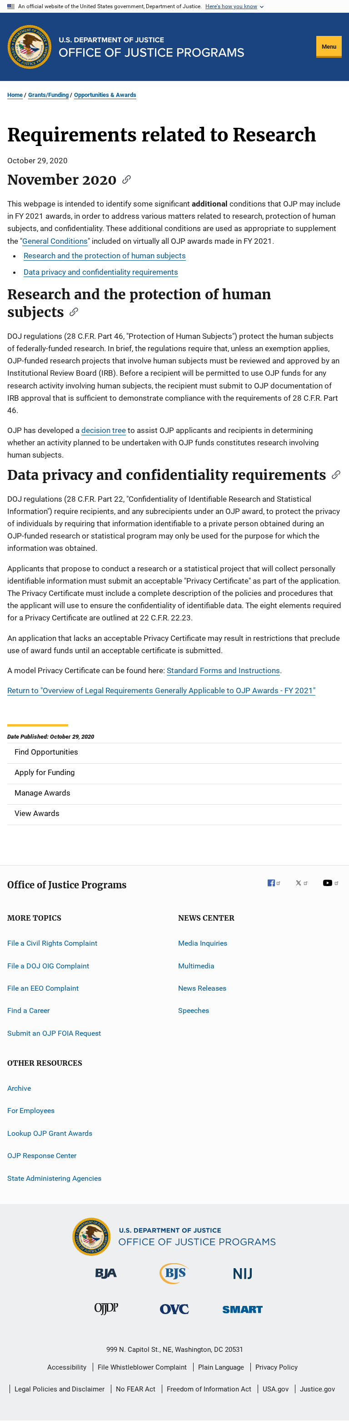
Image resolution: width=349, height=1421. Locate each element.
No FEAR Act (135, 1389)
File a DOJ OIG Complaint (48, 965)
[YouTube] (332, 889)
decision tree (103, 430)
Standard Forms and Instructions (223, 670)
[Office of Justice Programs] (29, 47)
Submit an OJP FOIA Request (54, 1033)
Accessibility (66, 1367)
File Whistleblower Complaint (142, 1367)
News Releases (202, 988)
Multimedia (196, 965)
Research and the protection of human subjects (105, 255)
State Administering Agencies (54, 1178)
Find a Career (28, 1010)
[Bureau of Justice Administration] (106, 1280)
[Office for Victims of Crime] (174, 1315)
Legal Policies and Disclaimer (60, 1389)
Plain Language (221, 1367)
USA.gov (276, 1389)
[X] (305, 889)
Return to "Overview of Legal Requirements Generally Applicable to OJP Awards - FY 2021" (161, 690)
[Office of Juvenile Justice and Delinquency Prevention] (106, 1317)
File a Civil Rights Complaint (52, 943)
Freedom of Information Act (209, 1389)
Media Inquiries (202, 943)
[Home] (151, 47)
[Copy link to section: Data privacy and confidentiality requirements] (333, 474)
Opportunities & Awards (105, 94)
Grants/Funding (48, 94)
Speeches (193, 1010)
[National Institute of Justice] (243, 1281)
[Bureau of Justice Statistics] (174, 1286)
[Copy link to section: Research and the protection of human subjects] (71, 311)
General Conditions (55, 241)
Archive (19, 1088)
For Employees (31, 1110)
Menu (329, 46)
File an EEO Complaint (43, 988)
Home (15, 94)
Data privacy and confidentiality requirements (101, 272)
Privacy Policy (276, 1367)
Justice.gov (317, 1389)
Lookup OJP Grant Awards (49, 1133)
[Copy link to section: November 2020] (123, 179)
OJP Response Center (41, 1155)
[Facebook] (278, 889)
